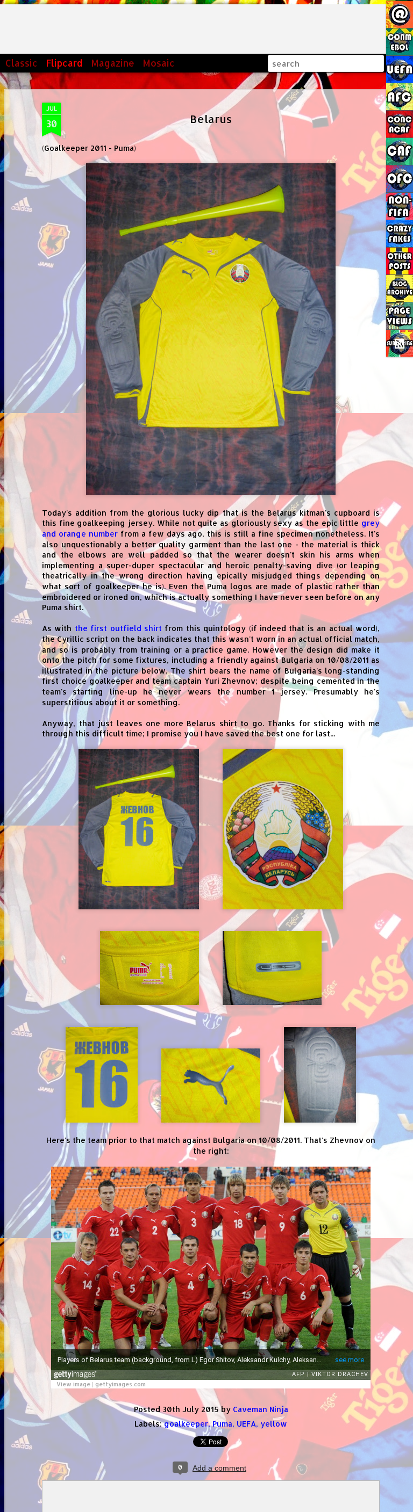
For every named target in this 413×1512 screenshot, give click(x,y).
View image (73, 1384)
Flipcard (64, 63)
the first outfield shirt (118, 628)
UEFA (246, 1423)
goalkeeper (186, 1423)
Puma (222, 1423)
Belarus (211, 119)
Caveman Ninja (260, 1409)
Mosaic (159, 63)
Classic (21, 63)
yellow (273, 1423)
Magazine (112, 63)
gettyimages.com (120, 1384)
